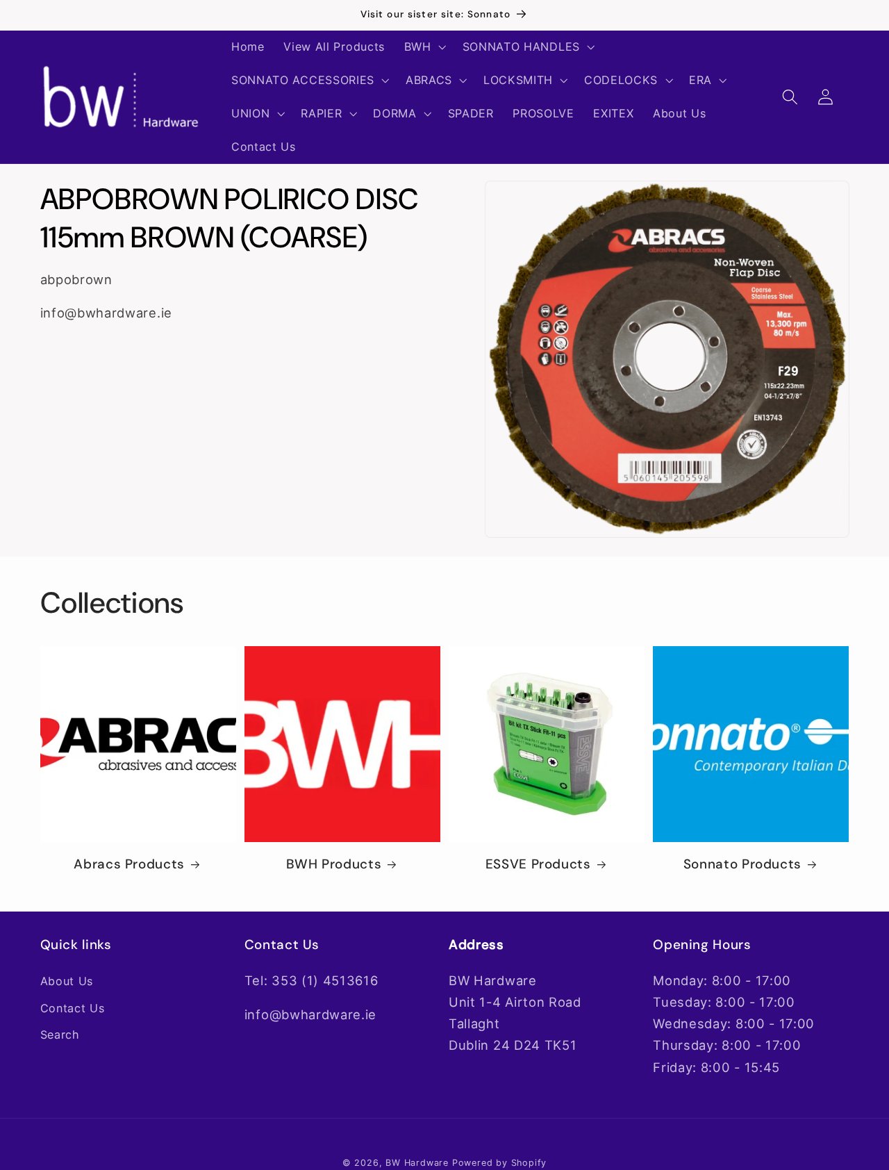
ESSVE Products (538, 864)
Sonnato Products (742, 864)
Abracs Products (129, 864)
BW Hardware (417, 1162)
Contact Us (72, 1008)
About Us (67, 981)
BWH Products (334, 864)
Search (60, 1034)
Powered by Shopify (499, 1162)
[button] (423, 47)
